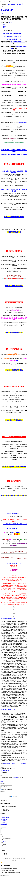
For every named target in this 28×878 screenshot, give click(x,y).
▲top (2, 781)
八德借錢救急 (23, 763)
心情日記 (11, 22)
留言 (17, 777)
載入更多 (2, 783)
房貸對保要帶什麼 (5, 817)
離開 (7, 875)
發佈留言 (2, 791)
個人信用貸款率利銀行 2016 (12, 33)
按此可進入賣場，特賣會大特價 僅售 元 (15, 524)
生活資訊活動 (7, 10)
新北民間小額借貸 (5, 36)
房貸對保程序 (4, 819)
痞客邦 (14, 777)
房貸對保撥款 (4, 821)
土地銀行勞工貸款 (15, 763)
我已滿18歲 (3, 875)
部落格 (4, 26)
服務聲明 (14, 860)
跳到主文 (3, 13)
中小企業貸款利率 (7, 763)
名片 (4, 27)
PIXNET (6, 858)
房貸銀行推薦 (4, 824)
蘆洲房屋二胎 (18, 36)
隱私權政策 (23, 858)
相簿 (4, 24)
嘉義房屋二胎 (12, 36)
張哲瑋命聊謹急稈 (5, 770)
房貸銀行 (3, 822)
